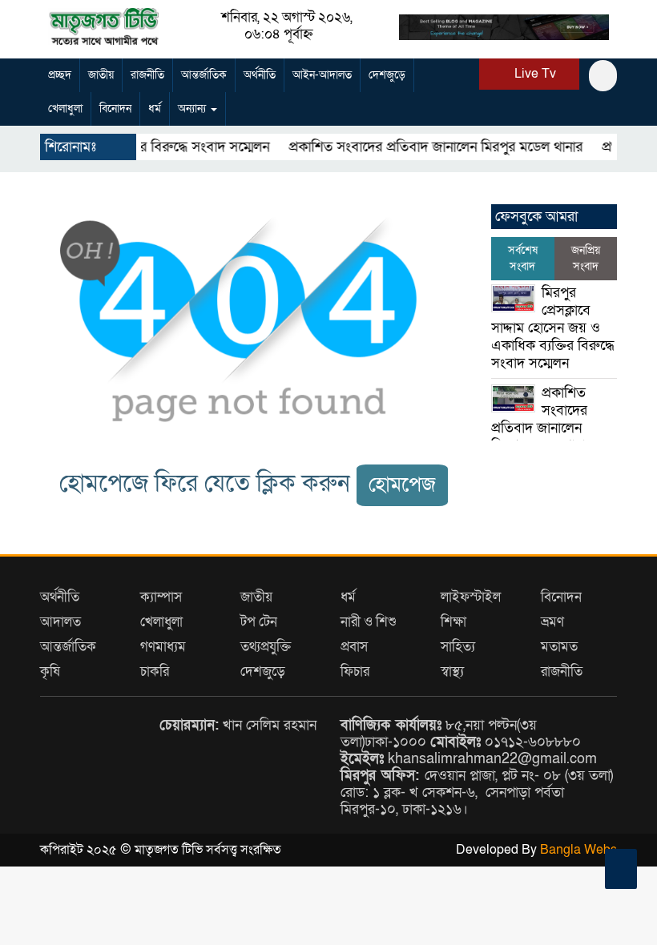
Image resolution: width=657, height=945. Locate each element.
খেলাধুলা (65, 108)
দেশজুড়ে (387, 74)
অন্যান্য (193, 108)
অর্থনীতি (260, 74)
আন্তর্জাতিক (204, 74)
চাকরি (154, 671)
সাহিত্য (458, 646)
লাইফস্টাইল (471, 597)
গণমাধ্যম (163, 646)
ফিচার (355, 671)
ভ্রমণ (552, 622)
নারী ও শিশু (369, 622)
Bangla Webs (578, 850)
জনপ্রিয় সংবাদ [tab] (585, 258)
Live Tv (533, 73)
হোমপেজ (402, 485)
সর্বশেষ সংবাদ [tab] (523, 258)
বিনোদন (115, 108)
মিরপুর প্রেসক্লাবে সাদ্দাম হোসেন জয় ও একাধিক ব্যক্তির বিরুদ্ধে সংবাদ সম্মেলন (553, 328)
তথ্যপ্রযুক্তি (265, 646)
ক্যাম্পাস (161, 597)
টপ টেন (258, 622)
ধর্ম (154, 108)
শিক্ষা (453, 622)
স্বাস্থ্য (452, 671)
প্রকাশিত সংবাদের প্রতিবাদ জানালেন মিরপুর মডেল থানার (418, 147)
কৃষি (50, 671)
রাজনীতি (147, 74)
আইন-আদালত (322, 74)
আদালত (60, 622)
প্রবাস (354, 646)
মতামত (559, 646)
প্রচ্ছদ (59, 74)
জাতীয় (101, 74)
